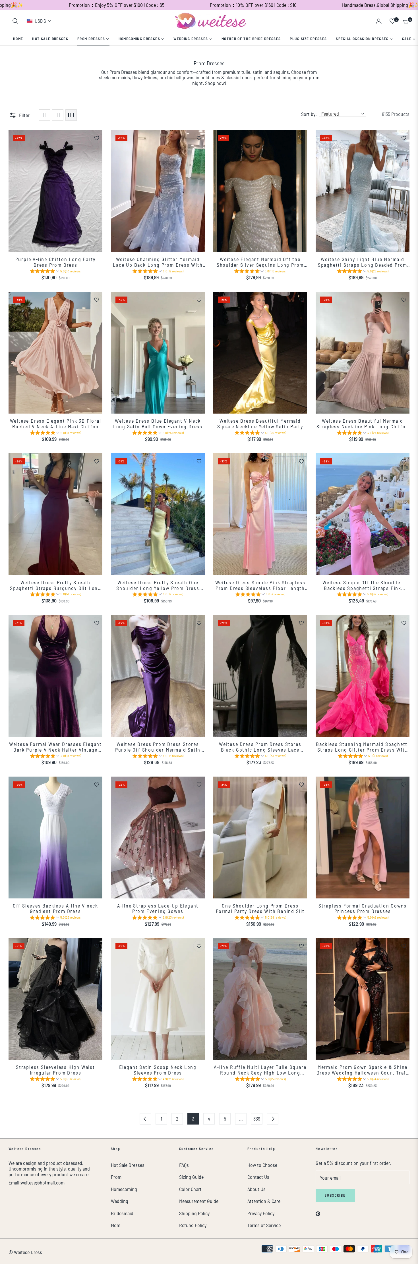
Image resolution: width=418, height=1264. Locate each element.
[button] (15, 21)
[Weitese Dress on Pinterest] (318, 1213)
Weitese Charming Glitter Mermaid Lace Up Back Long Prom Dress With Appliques (157, 262)
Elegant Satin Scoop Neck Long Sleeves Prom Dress (157, 1070)
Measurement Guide (198, 1201)
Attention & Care (263, 1201)
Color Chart (190, 1189)
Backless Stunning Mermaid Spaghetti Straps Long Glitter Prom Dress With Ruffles (362, 747)
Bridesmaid (122, 1213)
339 (256, 1118)
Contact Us (258, 1177)
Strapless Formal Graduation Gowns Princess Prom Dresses (362, 908)
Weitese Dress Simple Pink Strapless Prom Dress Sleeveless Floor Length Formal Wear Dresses (260, 585)
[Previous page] (145, 1119)
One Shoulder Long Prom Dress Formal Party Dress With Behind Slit (260, 908)
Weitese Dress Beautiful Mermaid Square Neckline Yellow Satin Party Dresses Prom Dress (260, 423)
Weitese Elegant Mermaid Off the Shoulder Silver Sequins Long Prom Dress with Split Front (260, 262)
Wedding (119, 1201)
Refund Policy (192, 1225)
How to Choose (262, 1165)
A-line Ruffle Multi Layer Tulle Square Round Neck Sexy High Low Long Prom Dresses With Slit (260, 1070)
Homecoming (124, 1189)
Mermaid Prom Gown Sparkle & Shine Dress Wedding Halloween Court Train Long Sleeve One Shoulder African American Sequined (362, 1070)
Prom (116, 1177)
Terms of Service (264, 1225)
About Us (256, 1189)
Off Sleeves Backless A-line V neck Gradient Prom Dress (55, 908)
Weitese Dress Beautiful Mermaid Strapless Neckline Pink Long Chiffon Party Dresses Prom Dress (362, 423)
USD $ (40, 21)
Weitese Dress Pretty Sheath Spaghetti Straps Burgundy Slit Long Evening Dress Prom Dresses (55, 585)
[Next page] (272, 1119)
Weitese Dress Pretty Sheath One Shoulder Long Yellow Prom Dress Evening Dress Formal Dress (157, 585)
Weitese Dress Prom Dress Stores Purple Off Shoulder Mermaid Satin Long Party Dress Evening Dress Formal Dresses (157, 747)
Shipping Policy (194, 1213)
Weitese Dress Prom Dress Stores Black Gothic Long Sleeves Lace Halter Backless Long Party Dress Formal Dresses (260, 747)
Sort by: (309, 114)
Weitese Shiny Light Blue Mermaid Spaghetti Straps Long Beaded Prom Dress (362, 262)
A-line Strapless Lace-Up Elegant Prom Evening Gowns (158, 908)
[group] (55, 272)
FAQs (184, 1165)
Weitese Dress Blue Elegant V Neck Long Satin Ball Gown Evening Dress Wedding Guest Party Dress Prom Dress (157, 423)
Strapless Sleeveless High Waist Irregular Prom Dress (55, 1070)
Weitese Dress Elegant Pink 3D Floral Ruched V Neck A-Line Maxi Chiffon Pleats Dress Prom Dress (55, 423)
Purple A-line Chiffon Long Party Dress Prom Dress (55, 262)
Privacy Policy (260, 1213)
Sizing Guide (191, 1177)
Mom (115, 1225)
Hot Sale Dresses (127, 1165)
